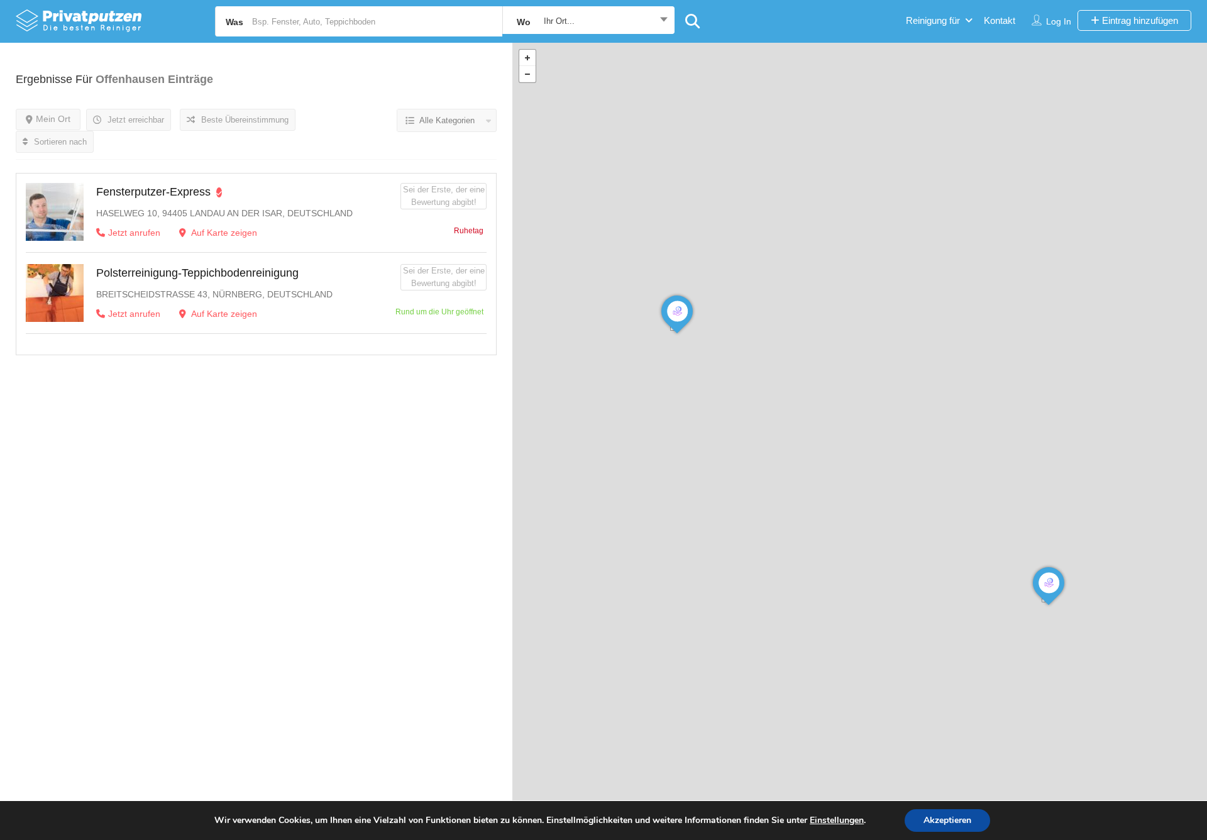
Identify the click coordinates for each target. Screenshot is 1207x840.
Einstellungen (837, 820)
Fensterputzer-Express (153, 191)
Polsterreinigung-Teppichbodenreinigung (197, 273)
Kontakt (999, 20)
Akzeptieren (947, 820)
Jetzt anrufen (134, 233)
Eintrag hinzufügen (1139, 20)
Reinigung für (933, 20)
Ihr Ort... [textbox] (559, 21)
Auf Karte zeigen (223, 233)
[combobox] (588, 21)
